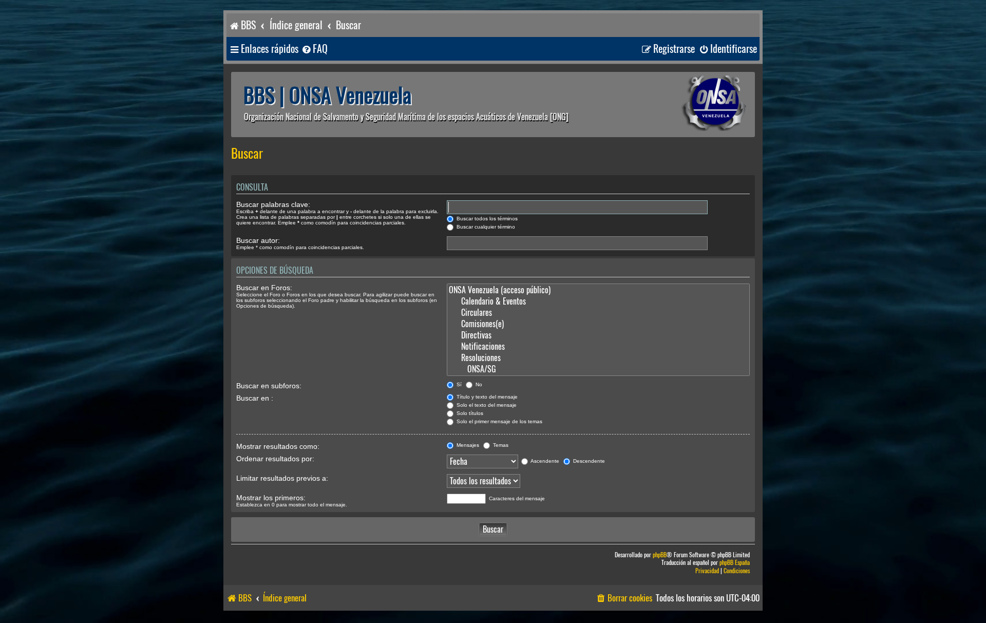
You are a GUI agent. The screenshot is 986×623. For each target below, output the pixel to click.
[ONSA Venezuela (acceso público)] (598, 290)
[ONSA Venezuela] (690, 104)
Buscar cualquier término (485, 227)
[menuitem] (314, 49)
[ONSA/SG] (598, 369)
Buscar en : (254, 398)
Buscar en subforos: (268, 386)
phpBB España (734, 563)
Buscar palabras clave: (273, 204)
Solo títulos (469, 413)
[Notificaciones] (598, 346)
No (478, 384)
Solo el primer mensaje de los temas (498, 421)
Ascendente (544, 461)
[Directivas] (598, 335)
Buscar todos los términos (486, 218)
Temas (499, 445)
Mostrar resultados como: (277, 446)
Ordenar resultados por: (275, 459)
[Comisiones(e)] (598, 324)
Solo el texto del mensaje (486, 405)
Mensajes (467, 445)
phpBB (660, 555)
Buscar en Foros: (264, 288)
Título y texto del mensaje (486, 397)
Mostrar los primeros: (271, 498)
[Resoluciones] (598, 358)
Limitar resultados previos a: (282, 478)
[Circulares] (598, 312)
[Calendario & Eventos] (598, 301)
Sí (458, 384)
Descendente (588, 461)
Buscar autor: (258, 240)
